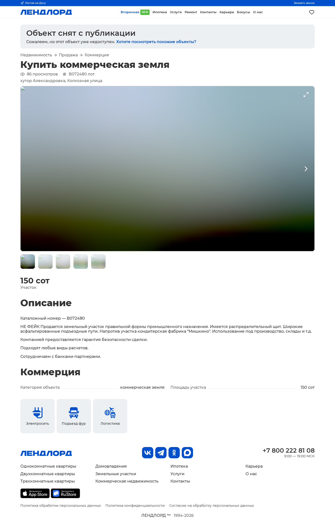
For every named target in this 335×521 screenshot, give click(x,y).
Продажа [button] (68, 55)
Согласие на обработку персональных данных (211, 506)
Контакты (180, 481)
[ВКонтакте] (147, 452)
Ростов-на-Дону (35, 3)
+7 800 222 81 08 (289, 450)
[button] (27, 261)
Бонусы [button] (243, 12)
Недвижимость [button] (36, 55)
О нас (251, 474)
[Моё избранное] (312, 12)
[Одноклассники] (174, 452)
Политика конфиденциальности (135, 506)
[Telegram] (161, 452)
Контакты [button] (208, 12)
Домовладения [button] (111, 466)
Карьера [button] (226, 12)
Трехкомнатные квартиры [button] (47, 481)
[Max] (187, 452)
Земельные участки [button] (115, 474)
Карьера (254, 466)
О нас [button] (258, 12)
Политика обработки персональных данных (60, 506)
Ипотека (179, 466)
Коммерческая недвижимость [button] (126, 481)
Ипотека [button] (160, 12)
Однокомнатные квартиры (48, 466)
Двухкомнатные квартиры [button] (47, 474)
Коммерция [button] (97, 55)
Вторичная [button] (134, 12)
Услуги (177, 474)
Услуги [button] (176, 12)
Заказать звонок (304, 3)
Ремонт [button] (191, 12)
